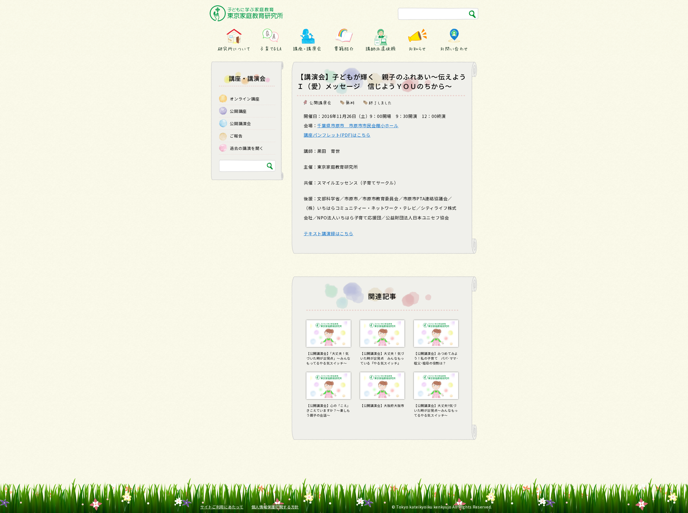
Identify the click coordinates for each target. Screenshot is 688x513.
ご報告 (236, 136)
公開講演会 (320, 102)
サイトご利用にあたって (221, 507)
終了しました (380, 102)
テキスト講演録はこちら (328, 233)
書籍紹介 (344, 48)
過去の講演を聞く (247, 148)
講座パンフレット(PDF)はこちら (337, 135)
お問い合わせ (454, 48)
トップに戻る (671, 499)
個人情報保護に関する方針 (275, 507)
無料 (350, 102)
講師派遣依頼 (381, 48)
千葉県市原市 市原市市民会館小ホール (357, 125)
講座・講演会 (307, 48)
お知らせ (417, 48)
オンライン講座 (244, 99)
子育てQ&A (270, 48)
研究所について (234, 48)
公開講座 (238, 111)
